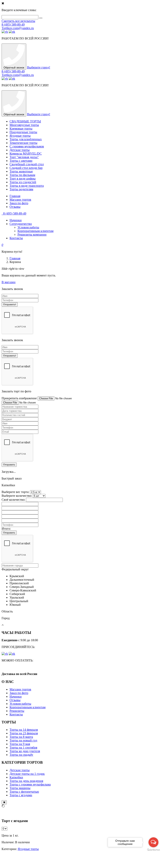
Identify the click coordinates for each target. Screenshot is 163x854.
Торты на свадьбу (21, 754)
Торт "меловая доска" (24, 157)
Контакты (16, 238)
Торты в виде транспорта (27, 185)
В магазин (9, 282)
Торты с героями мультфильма (30, 784)
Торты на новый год (23, 740)
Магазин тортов (20, 199)
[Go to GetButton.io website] (153, 850)
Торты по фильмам (22, 175)
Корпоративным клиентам (35, 231)
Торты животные (21, 171)
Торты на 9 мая (20, 744)
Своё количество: (13, 499)
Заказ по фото (19, 203)
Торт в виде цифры (23, 178)
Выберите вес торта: (15, 492)
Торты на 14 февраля (24, 729)
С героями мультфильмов (27, 146)
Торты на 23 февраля (24, 733)
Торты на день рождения (26, 781)
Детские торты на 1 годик (27, 773)
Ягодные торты (20, 135)
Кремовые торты (21, 128)
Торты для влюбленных (26, 139)
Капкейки (16, 777)
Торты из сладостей (23, 182)
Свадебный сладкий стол (27, 164)
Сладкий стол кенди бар (26, 167)
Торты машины (20, 788)
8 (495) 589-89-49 (13, 24)
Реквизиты (17, 710)
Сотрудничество (21, 223)
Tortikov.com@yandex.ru (18, 28)
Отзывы (15, 206)
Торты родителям (21, 189)
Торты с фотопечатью (24, 791)
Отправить (9, 304)
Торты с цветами (21, 160)
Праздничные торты (23, 132)
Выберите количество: (17, 495)
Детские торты (20, 150)
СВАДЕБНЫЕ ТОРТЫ (25, 121)
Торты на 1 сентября (23, 747)
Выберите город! (38, 67)
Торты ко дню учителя (25, 751)
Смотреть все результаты (18, 21)
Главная (15, 196)
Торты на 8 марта (21, 736)
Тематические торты (23, 142)
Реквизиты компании (32, 234)
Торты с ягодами (21, 795)
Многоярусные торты (24, 125)
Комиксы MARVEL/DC (26, 153)
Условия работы (28, 227)
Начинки (16, 220)
